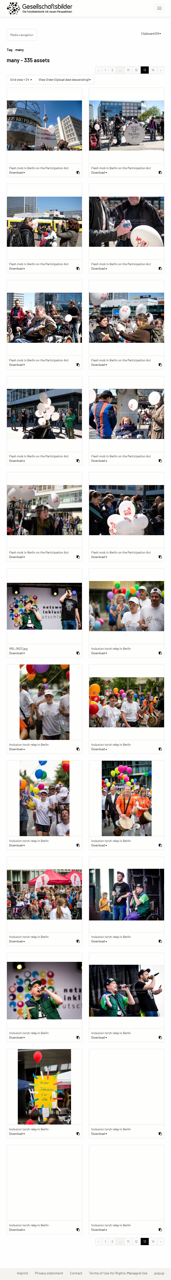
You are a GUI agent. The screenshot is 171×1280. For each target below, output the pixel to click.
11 (128, 70)
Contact (78, 1273)
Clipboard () (150, 33)
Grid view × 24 (20, 79)
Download (16, 172)
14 (153, 70)
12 (136, 70)
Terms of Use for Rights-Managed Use (120, 1273)
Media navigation (21, 35)
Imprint (24, 1273)
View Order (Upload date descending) (64, 79)
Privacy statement (51, 1273)
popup (161, 1273)
